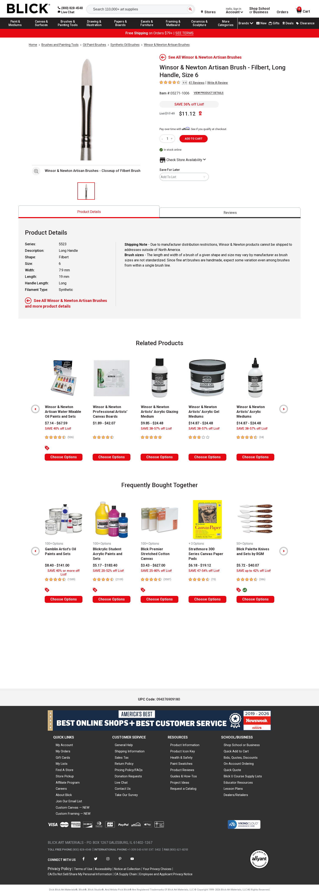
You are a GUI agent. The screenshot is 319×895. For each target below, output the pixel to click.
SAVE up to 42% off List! (254, 571)
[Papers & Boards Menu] (120, 28)
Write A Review (217, 82)
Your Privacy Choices (157, 869)
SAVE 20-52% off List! (108, 571)
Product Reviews (182, 770)
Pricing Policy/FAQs (129, 770)
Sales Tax (121, 758)
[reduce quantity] (163, 138)
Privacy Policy (60, 868)
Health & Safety (181, 758)
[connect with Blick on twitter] (95, 861)
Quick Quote (232, 770)
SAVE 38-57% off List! (156, 428)
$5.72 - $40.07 (248, 565)
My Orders (63, 751)
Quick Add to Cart (236, 751)
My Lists (61, 764)
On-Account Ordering (239, 764)
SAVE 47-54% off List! (204, 571)
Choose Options (63, 457)
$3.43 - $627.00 (153, 565)
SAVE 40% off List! (58, 428)
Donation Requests (128, 776)
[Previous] (35, 409)
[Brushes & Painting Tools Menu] (68, 28)
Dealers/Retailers (236, 795)
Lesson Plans (233, 789)
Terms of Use (83, 869)
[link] (66, 12)
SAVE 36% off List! (189, 104)
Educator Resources (238, 783)
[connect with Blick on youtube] (132, 861)
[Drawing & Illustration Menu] (94, 28)
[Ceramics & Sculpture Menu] (199, 28)
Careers (61, 789)
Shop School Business (259, 10)
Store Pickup (65, 776)
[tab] (89, 211)
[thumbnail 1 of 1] (86, 191)
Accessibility (103, 869)
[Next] (283, 409)
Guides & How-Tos (183, 776)
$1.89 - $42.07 (104, 423)
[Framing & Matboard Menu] (173, 28)
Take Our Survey (126, 795)
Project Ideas (179, 783)
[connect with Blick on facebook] (83, 861)
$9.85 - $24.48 (152, 423)
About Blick (64, 795)
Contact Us (123, 789)
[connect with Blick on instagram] (108, 861)
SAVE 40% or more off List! (64, 572)
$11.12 (187, 114)
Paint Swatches (181, 764)
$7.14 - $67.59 (56, 423)
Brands (243, 23)
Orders (282, 12)
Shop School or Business (242, 745)
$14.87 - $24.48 (201, 423)
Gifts (276, 23)
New (263, 23)
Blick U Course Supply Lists (243, 776)
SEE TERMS (184, 33)
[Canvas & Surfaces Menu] (41, 28)
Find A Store (64, 770)
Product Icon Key (182, 751)
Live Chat (121, 783)
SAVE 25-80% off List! (156, 571)
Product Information (184, 745)
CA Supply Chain (125, 874)
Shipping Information (130, 751)
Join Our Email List (69, 801)
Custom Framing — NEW (73, 814)
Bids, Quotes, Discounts (241, 758)
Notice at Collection (127, 869)
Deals (290, 23)
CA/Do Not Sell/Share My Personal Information (80, 874)
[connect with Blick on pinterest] (120, 861)
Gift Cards (63, 758)
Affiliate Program (68, 783)
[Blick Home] (28, 8)
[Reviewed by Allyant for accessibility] (259, 859)
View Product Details (209, 92)
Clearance (307, 23)
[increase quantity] (172, 138)
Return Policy (124, 764)
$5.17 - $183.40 (105, 565)
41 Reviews (196, 82)
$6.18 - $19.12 (200, 565)
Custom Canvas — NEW (72, 807)
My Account (64, 745)
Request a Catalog (183, 789)
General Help (124, 745)
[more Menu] (226, 28)
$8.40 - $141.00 (57, 565)
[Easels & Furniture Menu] (147, 28)
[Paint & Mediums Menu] (15, 28)
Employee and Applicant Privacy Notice (165, 874)
